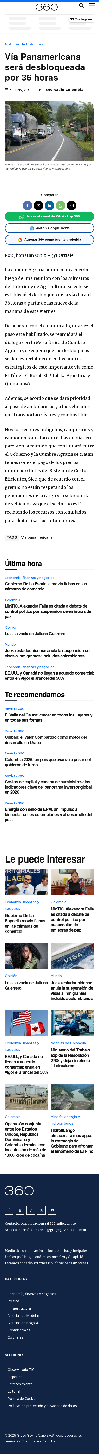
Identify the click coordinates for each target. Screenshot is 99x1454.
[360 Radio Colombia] (49, 1190)
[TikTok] (30, 1210)
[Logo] (47, 7)
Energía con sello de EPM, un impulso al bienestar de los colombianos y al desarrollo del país (48, 814)
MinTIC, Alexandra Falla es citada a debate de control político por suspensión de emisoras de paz (48, 611)
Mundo (10, 644)
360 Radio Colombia (65, 90)
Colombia (12, 600)
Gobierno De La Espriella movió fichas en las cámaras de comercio (46, 586)
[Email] (71, 205)
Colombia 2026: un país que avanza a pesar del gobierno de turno (48, 762)
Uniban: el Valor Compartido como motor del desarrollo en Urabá (46, 740)
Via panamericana (37, 537)
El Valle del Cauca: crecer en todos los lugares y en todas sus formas (48, 717)
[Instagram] (20, 1210)
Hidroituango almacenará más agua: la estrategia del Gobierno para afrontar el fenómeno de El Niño (72, 1140)
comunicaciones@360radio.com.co (48, 1224)
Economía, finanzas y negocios (30, 577)
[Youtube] (52, 1210)
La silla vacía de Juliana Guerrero (35, 633)
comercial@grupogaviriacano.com (58, 1230)
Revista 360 (15, 709)
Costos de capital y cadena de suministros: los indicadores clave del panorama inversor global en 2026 (48, 786)
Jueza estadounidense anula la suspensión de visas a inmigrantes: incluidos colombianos (47, 653)
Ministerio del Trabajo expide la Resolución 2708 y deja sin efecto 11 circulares (70, 1058)
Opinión (11, 627)
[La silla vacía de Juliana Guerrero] (26, 956)
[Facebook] (27, 205)
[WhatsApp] (60, 205)
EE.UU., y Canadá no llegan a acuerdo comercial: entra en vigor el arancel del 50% (49, 675)
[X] (38, 205)
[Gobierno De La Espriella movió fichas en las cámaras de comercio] (26, 882)
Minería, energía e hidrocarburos (65, 1120)
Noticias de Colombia (24, 44)
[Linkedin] (49, 205)
